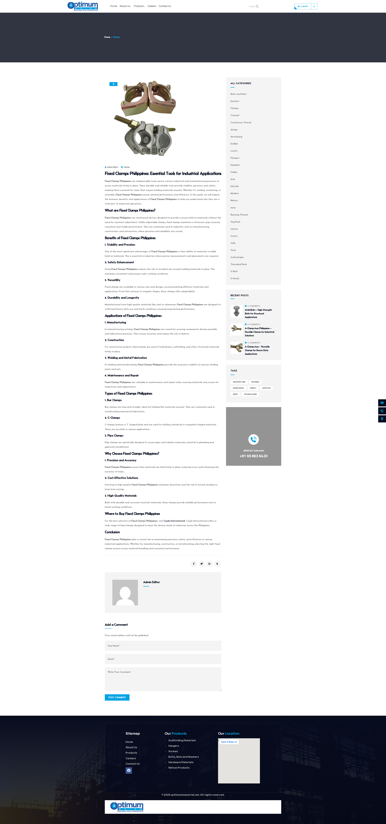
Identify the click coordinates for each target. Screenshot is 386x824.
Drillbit (234, 143)
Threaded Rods (239, 264)
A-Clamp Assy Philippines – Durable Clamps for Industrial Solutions (259, 332)
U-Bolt (234, 271)
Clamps (116, 37)
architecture (239, 382)
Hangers (235, 158)
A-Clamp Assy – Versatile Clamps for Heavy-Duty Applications (257, 350)
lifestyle (235, 186)
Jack (233, 179)
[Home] (82, 6)
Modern (235, 193)
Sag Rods (235, 221)
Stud (233, 250)
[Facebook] (129, 770)
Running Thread (239, 214)
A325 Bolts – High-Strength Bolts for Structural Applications (258, 313)
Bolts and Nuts (239, 94)
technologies (237, 257)
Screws (234, 236)
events (234, 150)
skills (233, 243)
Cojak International (174, 521)
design (234, 129)
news (233, 207)
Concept (235, 115)
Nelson (234, 200)
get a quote (302, 6)
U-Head (235, 278)
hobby (234, 172)
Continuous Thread (241, 122)
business (235, 101)
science (234, 229)
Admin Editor (112, 167)
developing (236, 136)
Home (107, 37)
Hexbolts (235, 165)
